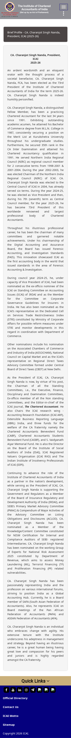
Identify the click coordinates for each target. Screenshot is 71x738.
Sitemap (9, 724)
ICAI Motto (10, 716)
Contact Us (10, 707)
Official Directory (15, 698)
